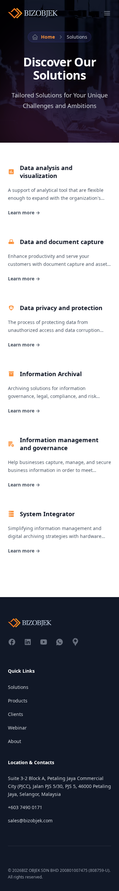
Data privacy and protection (61, 308)
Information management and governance (59, 444)
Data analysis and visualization (46, 172)
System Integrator (47, 514)
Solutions (18, 687)
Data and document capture (62, 242)
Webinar (17, 728)
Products (17, 700)
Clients (15, 714)
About (14, 741)
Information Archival (51, 374)
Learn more (24, 212)
